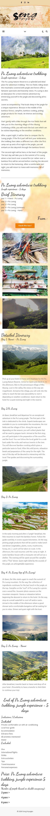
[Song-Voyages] (25, 16)
